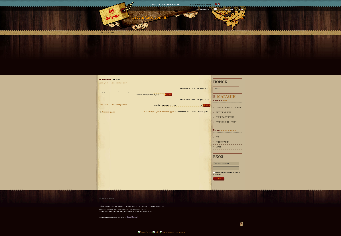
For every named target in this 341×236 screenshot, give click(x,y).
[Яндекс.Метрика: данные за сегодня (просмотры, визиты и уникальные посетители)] (145, 232)
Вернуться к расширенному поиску (113, 83)
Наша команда (148, 112)
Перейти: (157, 105)
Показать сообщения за (145, 94)
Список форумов (108, 33)
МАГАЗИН (224, 95)
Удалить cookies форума (164, 112)
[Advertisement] (170, 55)
